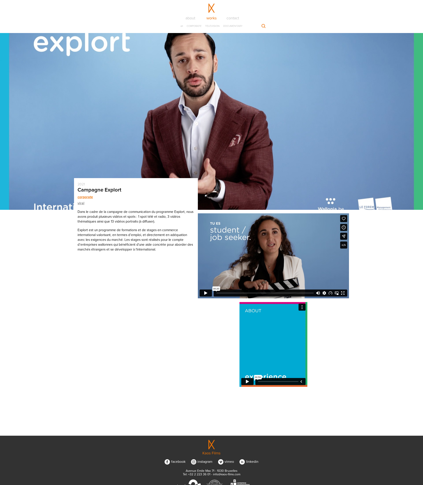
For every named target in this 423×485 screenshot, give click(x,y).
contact (232, 18)
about (190, 18)
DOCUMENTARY (233, 26)
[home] (211, 447)
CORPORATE (194, 26)
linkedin (252, 461)
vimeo (229, 461)
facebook (178, 461)
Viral (81, 203)
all (181, 26)
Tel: (196, 474)
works (211, 18)
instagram (204, 461)
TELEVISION (212, 26)
